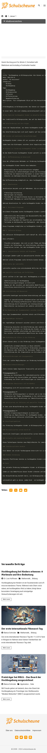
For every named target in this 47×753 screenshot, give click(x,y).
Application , (25, 684)
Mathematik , (27, 578)
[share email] (20, 490)
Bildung (35, 578)
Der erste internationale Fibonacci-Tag (22, 628)
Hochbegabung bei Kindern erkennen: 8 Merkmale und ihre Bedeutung (22, 573)
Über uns (9, 730)
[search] (40, 5)
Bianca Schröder (10, 632)
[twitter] (21, 737)
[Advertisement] (23, 40)
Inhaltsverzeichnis (14, 21)
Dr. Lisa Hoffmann (10, 578)
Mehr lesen (6, 599)
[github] (25, 737)
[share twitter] (15, 490)
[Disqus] (23, 527)
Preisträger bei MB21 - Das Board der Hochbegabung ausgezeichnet (21, 679)
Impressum (36, 730)
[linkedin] (30, 737)
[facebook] (16, 737)
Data (32, 684)
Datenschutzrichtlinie (22, 730)
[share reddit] (25, 490)
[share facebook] (10, 490)
